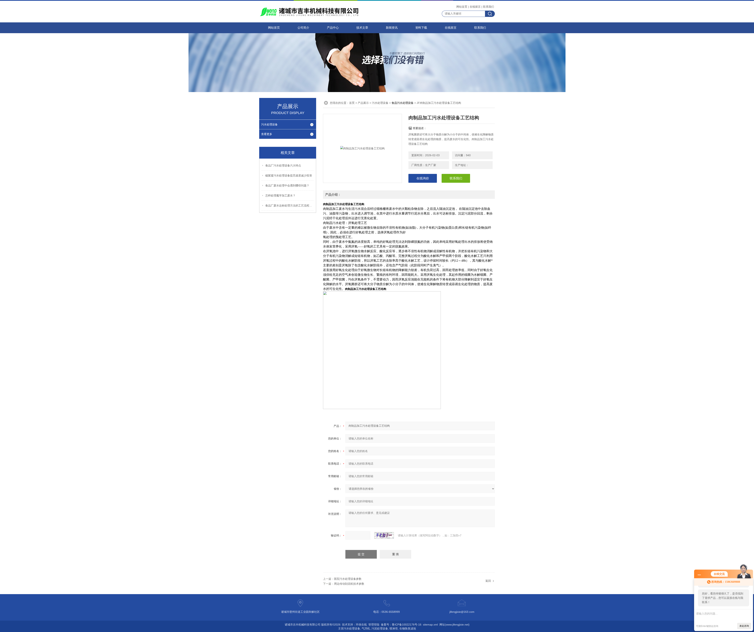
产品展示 (363, 102)
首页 (352, 102)
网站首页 (461, 6)
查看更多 (266, 134)
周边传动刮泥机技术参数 (349, 583)
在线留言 (475, 6)
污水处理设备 (269, 124)
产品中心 (333, 27)
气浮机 (366, 628)
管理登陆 (373, 624)
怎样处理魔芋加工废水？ (280, 195)
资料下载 (421, 27)
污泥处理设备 (380, 628)
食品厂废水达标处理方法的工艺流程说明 (289, 205)
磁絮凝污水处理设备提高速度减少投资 (288, 175)
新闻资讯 (392, 27)
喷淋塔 (394, 628)
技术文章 (362, 27)
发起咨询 (744, 626)
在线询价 (422, 178)
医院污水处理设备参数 (347, 578)
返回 (488, 580)
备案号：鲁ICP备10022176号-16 (401, 624)
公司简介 (303, 27)
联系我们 (488, 6)
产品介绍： (333, 194)
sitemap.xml (430, 624)
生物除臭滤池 (407, 628)
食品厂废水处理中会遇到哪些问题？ (287, 185)
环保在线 (361, 624)
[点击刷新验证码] (384, 535)
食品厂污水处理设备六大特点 (283, 165)
